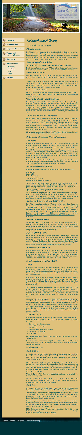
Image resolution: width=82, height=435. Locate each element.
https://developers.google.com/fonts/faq (38, 380)
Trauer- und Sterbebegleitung (13, 54)
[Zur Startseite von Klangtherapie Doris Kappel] (67, 11)
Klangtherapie (12, 44)
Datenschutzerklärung (33, 421)
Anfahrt (9, 78)
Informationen (12, 64)
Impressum (20, 421)
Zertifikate (11, 69)
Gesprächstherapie (13, 49)
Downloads (11, 66)
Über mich (10, 59)
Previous (6, 18)
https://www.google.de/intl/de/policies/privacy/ (41, 412)
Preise (10, 73)
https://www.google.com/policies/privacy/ (45, 382)
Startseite (10, 40)
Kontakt (5, 421)
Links (9, 71)
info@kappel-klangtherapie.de (41, 180)
